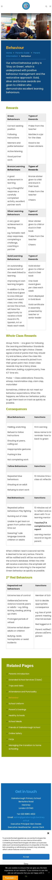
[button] (48, 833)
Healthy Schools (17, 715)
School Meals (15, 721)
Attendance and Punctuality (23, 691)
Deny (26, 864)
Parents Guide (22, 52)
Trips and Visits (16, 685)
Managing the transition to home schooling (25, 747)
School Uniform (16, 703)
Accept (26, 857)
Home (9, 52)
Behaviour (14, 697)
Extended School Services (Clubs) (25, 679)
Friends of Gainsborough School (24, 727)
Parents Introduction (19, 673)
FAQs (11, 739)
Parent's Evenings (17, 709)
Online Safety (15, 733)
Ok (26, 876)
